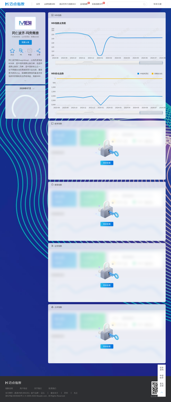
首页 (38, 4)
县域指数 (84, 4)
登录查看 (107, 163)
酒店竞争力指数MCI (67, 4)
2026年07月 (25, 88)
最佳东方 (54, 393)
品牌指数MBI (49, 4)
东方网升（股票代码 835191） (18, 393)
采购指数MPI (97, 4)
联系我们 (52, 388)
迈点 (43, 393)
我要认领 (25, 42)
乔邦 (66, 393)
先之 (76, 393)
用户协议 (23, 388)
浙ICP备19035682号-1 (14, 396)
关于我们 (38, 388)
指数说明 (9, 388)
